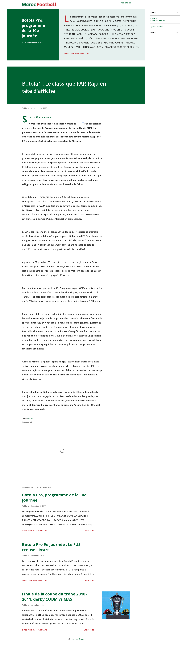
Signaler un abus (156, 26)
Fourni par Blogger (77, 639)
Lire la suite (89, 531)
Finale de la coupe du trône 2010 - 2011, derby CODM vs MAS (55, 596)
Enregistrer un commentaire (76, 53)
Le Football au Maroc (158, 20)
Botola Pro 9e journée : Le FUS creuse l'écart (51, 547)
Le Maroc (153, 18)
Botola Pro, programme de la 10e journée (33, 28)
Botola (31, 419)
